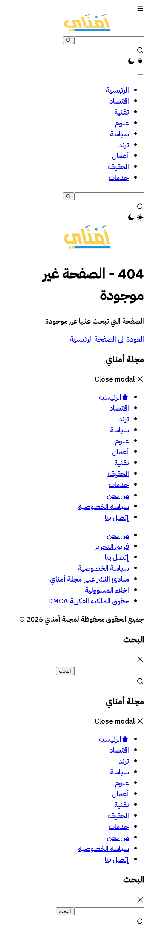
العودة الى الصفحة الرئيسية (107, 339)
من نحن (118, 535)
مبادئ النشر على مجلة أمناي (89, 579)
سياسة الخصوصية (103, 568)
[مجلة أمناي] (87, 28)
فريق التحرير (112, 546)
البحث (65, 671)
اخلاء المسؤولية (107, 590)
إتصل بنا (117, 557)
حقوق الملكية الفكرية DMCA (88, 601)
